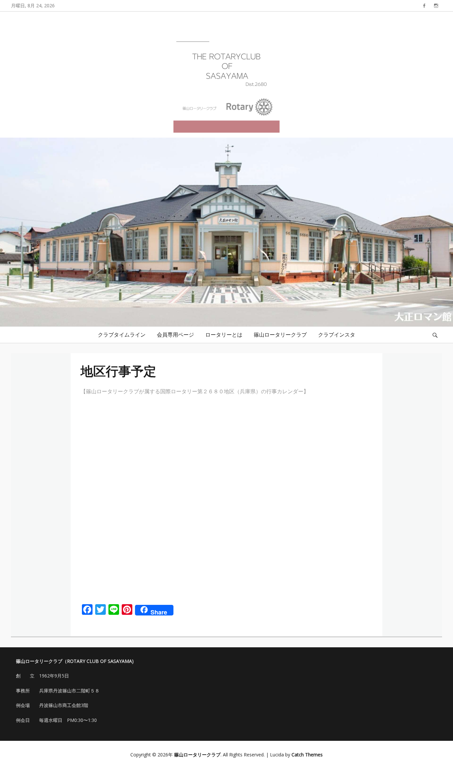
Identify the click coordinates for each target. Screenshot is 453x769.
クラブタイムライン (122, 334)
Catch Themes (307, 754)
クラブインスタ (336, 334)
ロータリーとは (223, 334)
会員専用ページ (175, 334)
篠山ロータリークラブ (280, 334)
